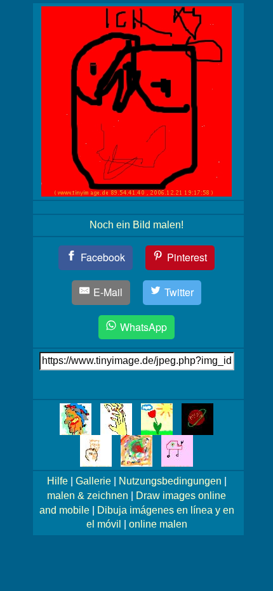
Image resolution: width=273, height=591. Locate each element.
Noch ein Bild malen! (136, 224)
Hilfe (57, 481)
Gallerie (93, 481)
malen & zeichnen (87, 495)
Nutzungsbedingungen (170, 481)
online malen (158, 524)
